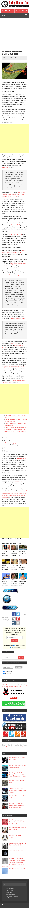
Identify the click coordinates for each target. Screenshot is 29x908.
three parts (14, 343)
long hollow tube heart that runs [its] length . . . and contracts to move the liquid (13, 194)
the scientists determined (17, 318)
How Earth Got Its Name (16, 851)
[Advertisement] (14, 33)
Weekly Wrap (16, 647)
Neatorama (9, 892)
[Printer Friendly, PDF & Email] (25, 614)
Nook (17, 747)
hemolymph (5, 167)
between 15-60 (15, 225)
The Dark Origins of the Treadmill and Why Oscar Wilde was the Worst (16, 805)
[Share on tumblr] (14, 623)
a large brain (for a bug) (15, 234)
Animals (5, 652)
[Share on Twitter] (18, 614)
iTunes (14, 380)
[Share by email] (18, 623)
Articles (11, 652)
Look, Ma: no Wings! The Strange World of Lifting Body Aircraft (17, 790)
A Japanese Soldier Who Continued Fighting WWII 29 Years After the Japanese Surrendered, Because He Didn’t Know (13, 862)
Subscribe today (6, 685)
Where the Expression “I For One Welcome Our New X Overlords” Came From (15, 432)
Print (7, 747)
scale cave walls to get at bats (16, 275)
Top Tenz (8, 898)
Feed (10, 382)
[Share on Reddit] (14, 618)
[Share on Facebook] (14, 614)
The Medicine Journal (12, 896)
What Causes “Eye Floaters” (17, 869)
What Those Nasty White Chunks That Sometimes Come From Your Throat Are (18, 822)
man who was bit (21, 458)
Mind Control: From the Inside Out (16, 427)
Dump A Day (9, 890)
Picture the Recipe (11, 894)
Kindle (12, 747)
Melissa (16, 57)
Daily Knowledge (20, 645)
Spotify (19, 380)
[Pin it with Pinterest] (18, 618)
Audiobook (23, 747)
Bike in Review (10, 888)
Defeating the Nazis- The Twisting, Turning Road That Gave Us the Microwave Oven (17, 775)
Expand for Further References (12, 538)
